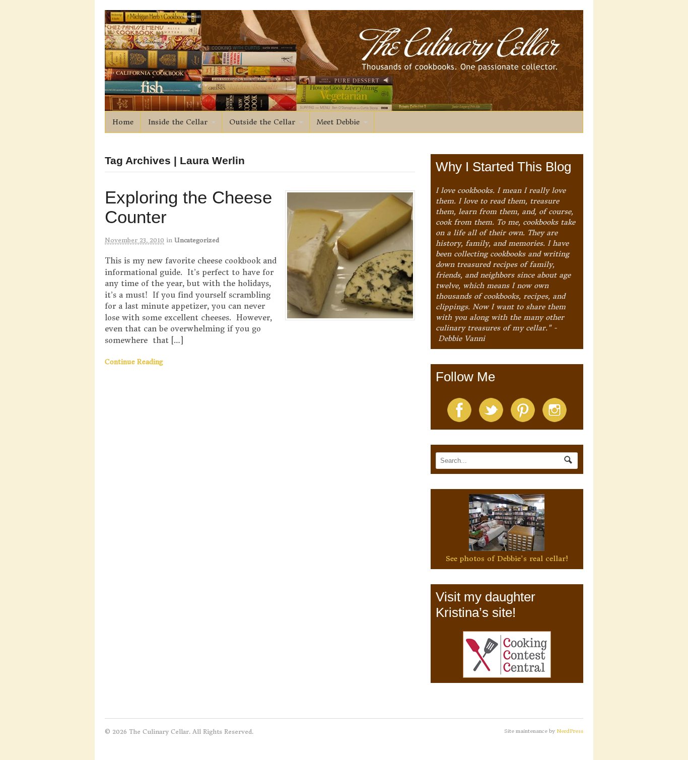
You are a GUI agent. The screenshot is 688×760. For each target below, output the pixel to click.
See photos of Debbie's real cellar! (507, 558)
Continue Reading (134, 362)
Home (122, 121)
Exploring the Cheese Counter (188, 207)
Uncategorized (196, 240)
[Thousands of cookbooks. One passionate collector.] (344, 105)
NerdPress (570, 731)
